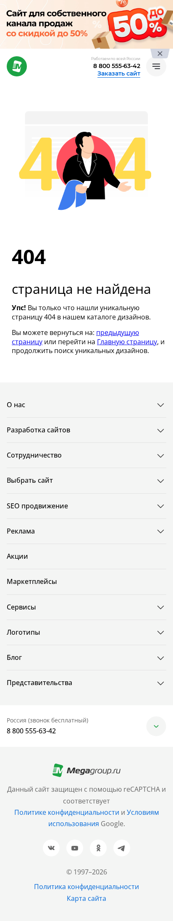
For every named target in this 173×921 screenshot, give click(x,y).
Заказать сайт (118, 73)
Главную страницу (127, 341)
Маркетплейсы (32, 581)
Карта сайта (86, 898)
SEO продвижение (37, 505)
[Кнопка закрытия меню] (166, 6)
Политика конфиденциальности (86, 886)
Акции (17, 556)
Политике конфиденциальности (66, 812)
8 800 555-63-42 (116, 66)
